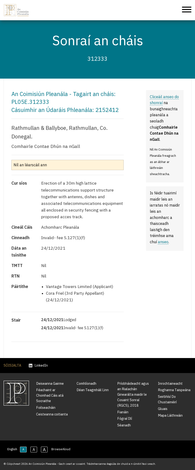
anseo (163, 241)
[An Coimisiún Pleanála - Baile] (16, 10)
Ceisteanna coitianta (52, 414)
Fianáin (122, 412)
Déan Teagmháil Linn (93, 390)
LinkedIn (41, 365)
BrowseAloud (60, 449)
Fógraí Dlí (124, 418)
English (12, 449)
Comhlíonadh (86, 383)
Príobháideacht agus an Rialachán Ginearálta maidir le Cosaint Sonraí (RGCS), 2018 (133, 394)
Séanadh (124, 425)
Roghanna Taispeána (174, 390)
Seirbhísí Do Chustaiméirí (167, 399)
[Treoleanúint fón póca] (186, 10)
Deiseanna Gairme (50, 383)
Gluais (162, 408)
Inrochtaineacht (170, 383)
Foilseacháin (45, 407)
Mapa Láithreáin (170, 415)
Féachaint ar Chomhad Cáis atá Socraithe (49, 395)
